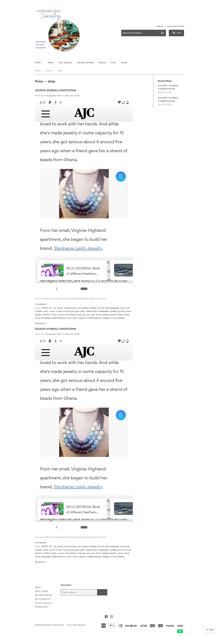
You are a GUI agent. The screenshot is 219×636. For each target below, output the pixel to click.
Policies (102, 63)
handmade (104, 311)
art (54, 308)
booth (101, 308)
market (47, 314)
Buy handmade (112, 308)
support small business (90, 318)
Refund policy (41, 606)
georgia (75, 311)
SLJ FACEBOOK (43, 599)
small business (58, 318)
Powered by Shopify (76, 625)
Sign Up (102, 592)
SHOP (38, 63)
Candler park (41, 311)
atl (79, 308)
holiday (113, 311)
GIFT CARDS (41, 591)
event (52, 311)
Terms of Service (43, 603)
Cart (178, 33)
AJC (50, 308)
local (128, 311)
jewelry (121, 311)
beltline (93, 308)
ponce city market (68, 314)
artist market (70, 308)
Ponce (55, 314)
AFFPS (44, 308)
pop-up (81, 314)
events (59, 311)
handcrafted (92, 311)
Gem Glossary (65, 63)
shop (120, 314)
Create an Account (175, 26)
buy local (125, 308)
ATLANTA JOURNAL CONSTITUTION (55, 90)
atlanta (85, 308)
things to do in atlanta (114, 318)
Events (124, 63)
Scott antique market (106, 314)
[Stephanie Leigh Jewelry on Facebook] (106, 617)
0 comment (40, 304)
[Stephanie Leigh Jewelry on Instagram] (111, 617)
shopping (45, 318)
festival (66, 311)
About (50, 63)
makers (38, 314)
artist (60, 308)
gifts (82, 311)
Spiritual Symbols (85, 63)
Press (113, 63)
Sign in (160, 26)
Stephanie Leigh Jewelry (53, 625)
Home (38, 70)
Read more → (41, 323)
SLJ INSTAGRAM (43, 595)
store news (72, 318)
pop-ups (90, 314)
